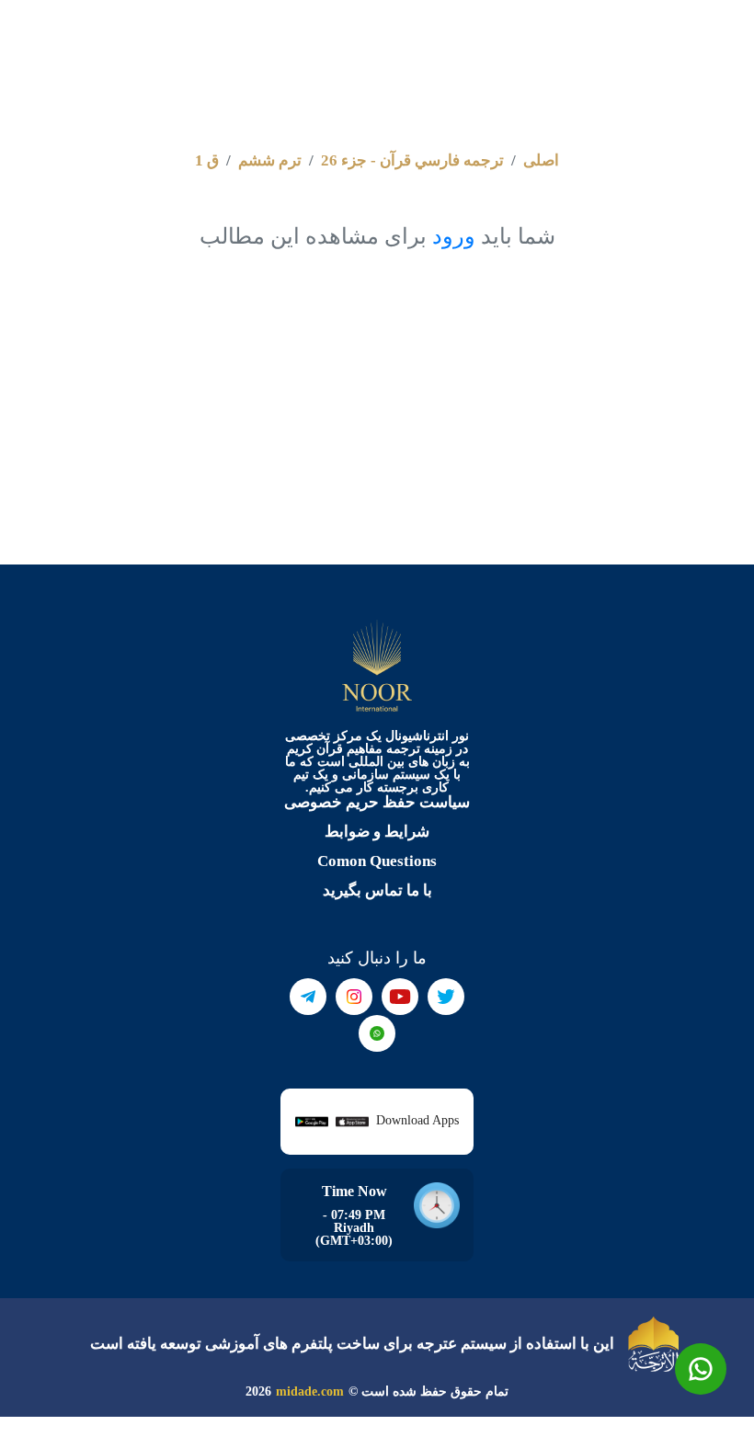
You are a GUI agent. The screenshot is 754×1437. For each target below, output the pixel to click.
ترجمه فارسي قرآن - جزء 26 (412, 160)
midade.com (310, 1392)
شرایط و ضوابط (377, 831)
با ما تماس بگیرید (377, 890)
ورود (453, 236)
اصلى (541, 160)
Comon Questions (377, 861)
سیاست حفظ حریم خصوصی (377, 802)
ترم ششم (270, 160)
